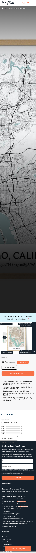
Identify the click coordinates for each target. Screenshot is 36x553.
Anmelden (18, 477)
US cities (7, 8)
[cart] (28, 3)
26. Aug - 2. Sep (22, 316)
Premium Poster (9, 367)
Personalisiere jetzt (18, 548)
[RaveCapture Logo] (7, 414)
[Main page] (8, 3)
